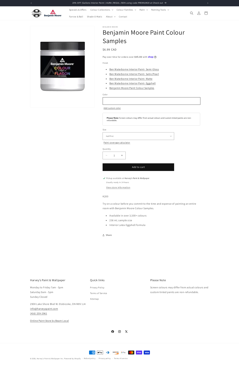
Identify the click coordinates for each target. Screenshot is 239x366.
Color (105, 94)
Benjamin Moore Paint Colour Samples (131, 88)
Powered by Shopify (72, 358)
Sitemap (94, 298)
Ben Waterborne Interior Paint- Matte (131, 78)
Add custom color (112, 108)
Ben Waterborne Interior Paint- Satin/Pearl (134, 74)
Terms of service (121, 358)
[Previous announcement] (31, 3)
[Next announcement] (207, 3)
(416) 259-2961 (38, 313)
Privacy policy (105, 358)
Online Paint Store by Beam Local (49, 320)
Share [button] (109, 235)
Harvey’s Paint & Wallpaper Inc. (50, 358)
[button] (101, 9)
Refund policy (89, 358)
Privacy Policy (97, 287)
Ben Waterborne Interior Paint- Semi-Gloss (134, 69)
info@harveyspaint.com (44, 308)
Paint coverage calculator (117, 142)
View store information (118, 187)
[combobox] (151, 101)
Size (104, 129)
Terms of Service (98, 293)
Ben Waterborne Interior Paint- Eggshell (132, 83)
